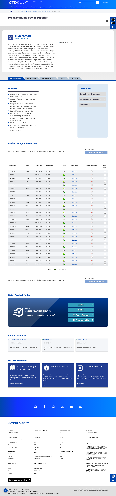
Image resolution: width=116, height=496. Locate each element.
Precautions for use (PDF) (52, 493)
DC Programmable (81, 320)
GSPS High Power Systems (40, 463)
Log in (21, 489)
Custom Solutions (12, 447)
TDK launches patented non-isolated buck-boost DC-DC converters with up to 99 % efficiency (96, 458)
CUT (35, 432)
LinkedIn (71, 406)
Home (9, 453)
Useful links (85, 104)
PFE (35, 442)
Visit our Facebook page (91, 432)
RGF (61, 456)
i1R (60, 453)
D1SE (35, 435)
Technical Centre (53, 7)
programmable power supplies (41, 11)
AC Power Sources (81, 315)
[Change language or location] (12, 11)
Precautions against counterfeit (36, 493)
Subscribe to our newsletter (18, 480)
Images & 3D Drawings (90, 99)
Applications (11, 458)
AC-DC (80, 305)
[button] (113, 23)
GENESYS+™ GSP (38, 468)
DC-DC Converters (12, 437)
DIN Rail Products (12, 442)
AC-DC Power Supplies (13, 435)
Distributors (73, 7)
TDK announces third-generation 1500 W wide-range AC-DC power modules (95, 466)
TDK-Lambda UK (37, 2)
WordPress (53, 406)
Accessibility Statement (32, 491)
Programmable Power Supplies (15, 440)
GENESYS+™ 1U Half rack (40, 466)
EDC (61, 435)
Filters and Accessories (13, 444)
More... (35, 452)
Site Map (15, 489)
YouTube (62, 406)
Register (27, 489)
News (80, 7)
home (23, 11)
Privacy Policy (11, 491)
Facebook (44, 406)
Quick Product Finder (13, 432)
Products (11, 7)
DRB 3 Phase (37, 437)
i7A (60, 444)
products (28, 11)
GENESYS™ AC (37, 458)
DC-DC (81, 310)
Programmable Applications (38, 7)
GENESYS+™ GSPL (38, 461)
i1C (60, 432)
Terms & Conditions (13, 493)
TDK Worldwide (104, 2)
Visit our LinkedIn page (91, 440)
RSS (80, 406)
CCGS (61, 442)
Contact (92, 7)
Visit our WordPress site (91, 435)
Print (35, 406)
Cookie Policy (20, 491)
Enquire (74, 171)
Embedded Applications (22, 7)
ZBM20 (61, 458)
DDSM (61, 437)
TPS (35, 444)
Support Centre (64, 7)
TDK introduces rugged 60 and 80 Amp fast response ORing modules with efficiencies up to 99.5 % (96, 470)
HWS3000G (36, 447)
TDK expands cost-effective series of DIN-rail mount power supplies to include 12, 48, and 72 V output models (96, 453)
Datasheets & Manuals (90, 94)
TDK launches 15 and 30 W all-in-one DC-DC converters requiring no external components (97, 462)
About (86, 7)
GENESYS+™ (37, 471)
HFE (35, 449)
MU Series (36, 440)
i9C (60, 440)
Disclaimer (23, 493)
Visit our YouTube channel (92, 437)
